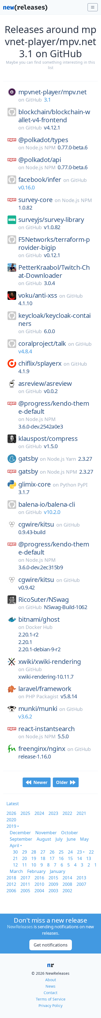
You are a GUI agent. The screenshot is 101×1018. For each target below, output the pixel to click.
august (44, 839)
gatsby (28, 458)
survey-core (35, 200)
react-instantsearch (46, 729)
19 (33, 858)
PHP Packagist (42, 696)
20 (24, 858)
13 (88, 858)
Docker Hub (39, 627)
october (69, 833)
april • (16, 845)
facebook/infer (39, 179)
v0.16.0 (26, 187)
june (71, 839)
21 (15, 858)
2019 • (12, 826)
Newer (40, 782)
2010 (39, 884)
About (50, 979)
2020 (11, 820)
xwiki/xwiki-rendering (49, 661)
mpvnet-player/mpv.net (52, 92)
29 (24, 852)
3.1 (47, 99)
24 (70, 852)
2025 (25, 813)
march (16, 871)
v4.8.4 (25, 351)
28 (33, 852)
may (84, 839)
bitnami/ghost (39, 619)
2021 (81, 813)
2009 (53, 884)
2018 (11, 878)
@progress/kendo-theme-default (53, 407)
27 (42, 852)
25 (61, 852)
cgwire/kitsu (36, 524)
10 (33, 865)
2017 (25, 878)
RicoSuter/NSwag (43, 599)
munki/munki (37, 708)
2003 (53, 891)
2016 (39, 878)
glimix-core (34, 484)
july (58, 839)
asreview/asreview (45, 383)
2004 (39, 891)
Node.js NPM (40, 147)
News (50, 986)
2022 (67, 813)
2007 (81, 884)
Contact (50, 992)
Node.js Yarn (61, 459)
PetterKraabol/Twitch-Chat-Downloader (54, 271)
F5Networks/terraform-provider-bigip (54, 243)
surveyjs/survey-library (51, 219)
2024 (39, 813)
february (36, 871)
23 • (81, 852)
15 (70, 858)
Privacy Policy (50, 1005)
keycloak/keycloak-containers (54, 319)
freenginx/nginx (41, 748)
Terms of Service (50, 999)
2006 (11, 891)
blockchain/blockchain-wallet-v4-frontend (54, 116)
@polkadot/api (39, 160)
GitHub (34, 99)
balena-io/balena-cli (46, 504)
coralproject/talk (42, 343)
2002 (67, 891)
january (57, 871)
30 (15, 852)
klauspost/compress (48, 438)
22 (91, 852)
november (46, 833)
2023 (53, 813)
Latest (12, 804)
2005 (25, 891)
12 (15, 865)
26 (52, 852)
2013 (81, 878)
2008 (67, 884)
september (21, 839)
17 (52, 858)
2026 (11, 813)
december (20, 833)
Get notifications (51, 945)
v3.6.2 (25, 716)
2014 (67, 878)
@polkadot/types (43, 140)
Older (62, 782)
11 (24, 865)
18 (42, 858)
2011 (25, 884)
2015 (53, 878)
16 (61, 858)
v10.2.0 (52, 512)
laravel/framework (44, 689)
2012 (11, 884)
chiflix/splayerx (39, 363)
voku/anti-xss (37, 295)
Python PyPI (74, 484)
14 (79, 858)
